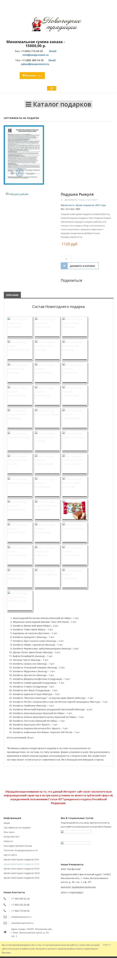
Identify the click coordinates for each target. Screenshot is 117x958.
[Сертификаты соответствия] (58, 155)
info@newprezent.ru (21, 917)
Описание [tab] (12, 295)
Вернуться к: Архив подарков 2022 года (83, 205)
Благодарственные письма (18, 845)
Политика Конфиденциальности (21, 850)
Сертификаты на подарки (17, 827)
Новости (8, 841)
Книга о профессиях (106, 194)
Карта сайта (10, 854)
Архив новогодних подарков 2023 (21, 868)
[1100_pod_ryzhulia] (31, 217)
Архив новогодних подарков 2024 (21, 873)
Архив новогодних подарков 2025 (21, 877)
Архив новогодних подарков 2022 (21, 864)
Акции (7, 822)
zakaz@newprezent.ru (22, 923)
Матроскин (109, 194)
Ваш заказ (9, 832)
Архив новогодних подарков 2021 (21, 859)
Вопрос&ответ (12, 836)
